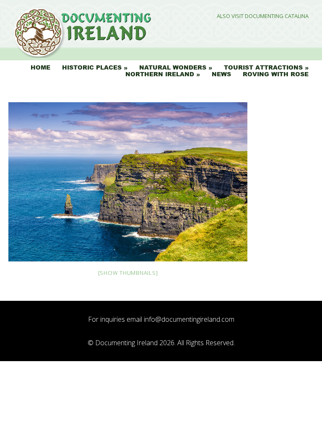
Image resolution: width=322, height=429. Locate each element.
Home (40, 67)
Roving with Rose (276, 74)
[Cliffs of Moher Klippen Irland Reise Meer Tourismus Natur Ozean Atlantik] (127, 181)
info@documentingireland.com (189, 319)
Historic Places (92, 67)
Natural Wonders (172, 67)
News (221, 74)
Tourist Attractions (263, 67)
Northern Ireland (159, 74)
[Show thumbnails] (128, 273)
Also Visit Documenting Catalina (263, 16)
